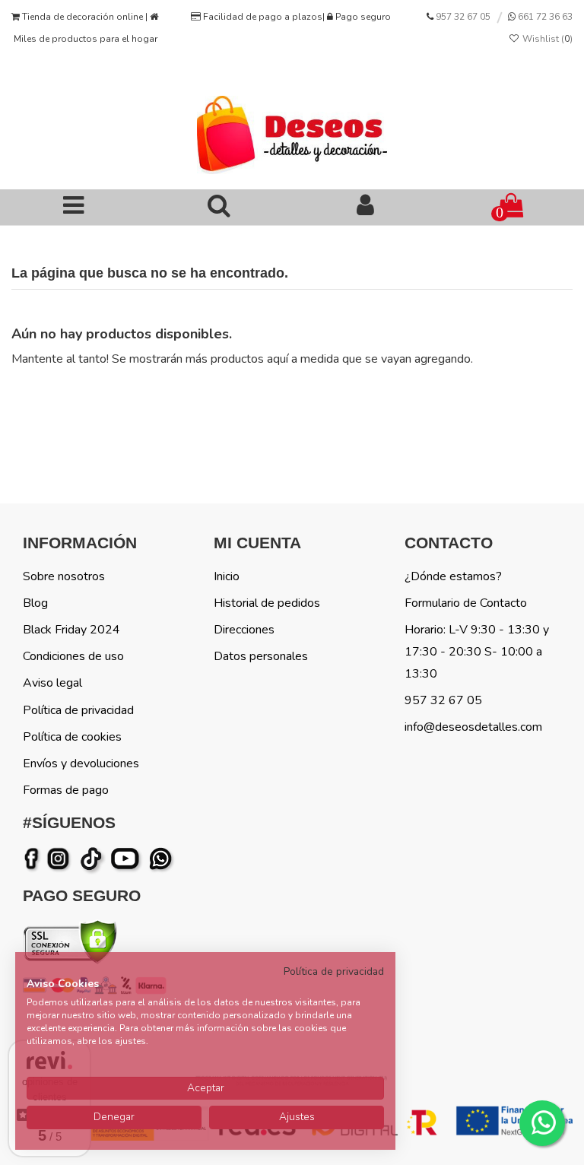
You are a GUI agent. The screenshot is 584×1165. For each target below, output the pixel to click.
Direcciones (244, 629)
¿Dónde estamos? (453, 576)
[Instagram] (61, 859)
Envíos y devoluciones (81, 763)
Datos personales (261, 656)
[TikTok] (92, 859)
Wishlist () (546, 39)
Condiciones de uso (73, 656)
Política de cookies (72, 737)
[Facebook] (34, 859)
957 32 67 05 (463, 17)
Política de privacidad (78, 710)
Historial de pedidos (267, 603)
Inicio (227, 576)
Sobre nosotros (64, 576)
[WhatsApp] (162, 859)
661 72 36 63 (544, 17)
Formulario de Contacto (466, 603)
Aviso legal (52, 683)
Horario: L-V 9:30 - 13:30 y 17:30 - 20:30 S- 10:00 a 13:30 (477, 651)
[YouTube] (128, 859)
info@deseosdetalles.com (473, 727)
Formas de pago (66, 790)
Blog (35, 603)
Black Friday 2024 (71, 629)
